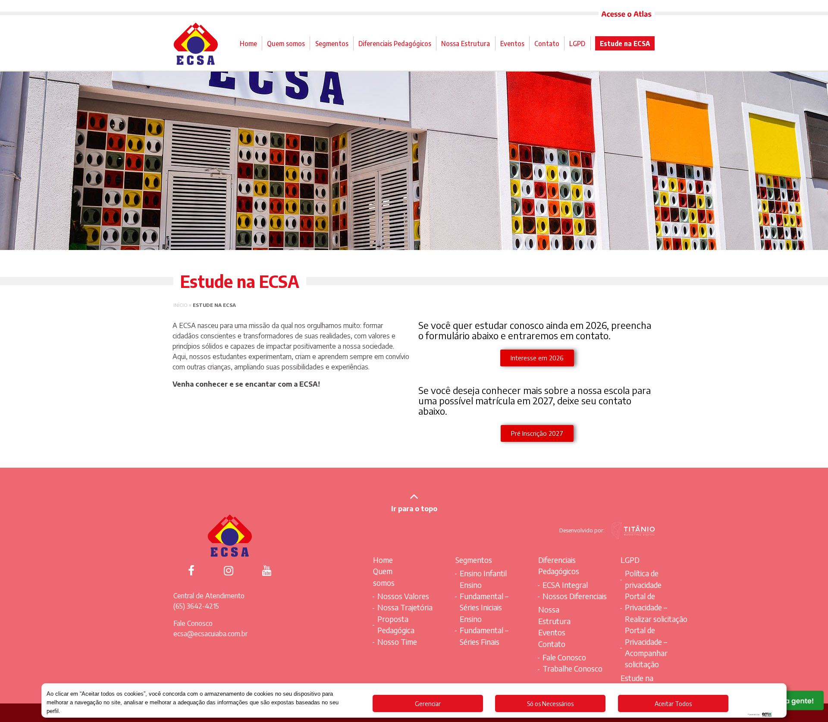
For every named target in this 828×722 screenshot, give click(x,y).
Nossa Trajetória (405, 607)
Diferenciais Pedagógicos (394, 43)
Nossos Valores (403, 596)
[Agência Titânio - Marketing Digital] (633, 529)
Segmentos (331, 43)
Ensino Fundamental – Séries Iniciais (484, 596)
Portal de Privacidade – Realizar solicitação (656, 607)
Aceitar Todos (673, 703)
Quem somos (286, 43)
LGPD (577, 43)
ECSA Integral (565, 585)
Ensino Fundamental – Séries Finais (484, 630)
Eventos (512, 43)
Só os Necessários (550, 703)
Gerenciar (428, 703)
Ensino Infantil (483, 573)
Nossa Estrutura (465, 43)
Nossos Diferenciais (575, 596)
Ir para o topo (414, 508)
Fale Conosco (564, 657)
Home (248, 43)
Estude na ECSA (625, 43)
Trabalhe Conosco (572, 668)
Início (180, 305)
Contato (546, 43)
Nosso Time (397, 642)
